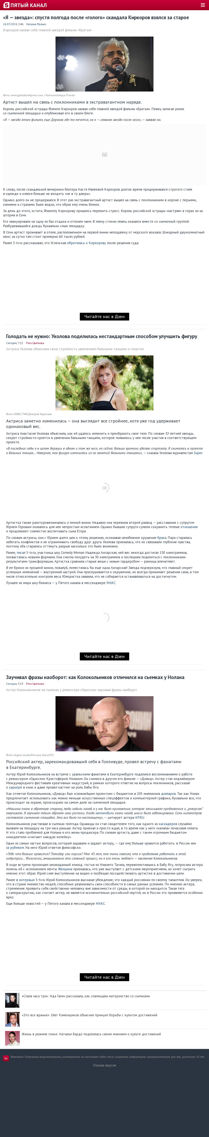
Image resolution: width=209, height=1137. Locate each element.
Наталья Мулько (36, 24)
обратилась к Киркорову (86, 243)
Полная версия (104, 1065)
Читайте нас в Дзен (104, 316)
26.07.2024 (10, 24)
